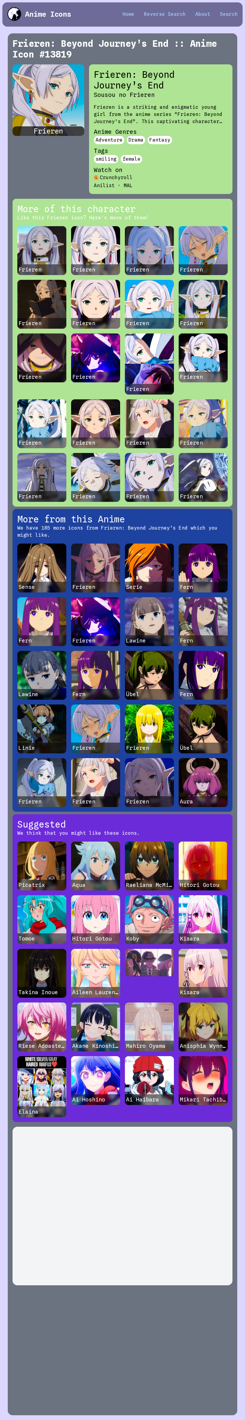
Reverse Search (165, 14)
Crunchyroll (116, 177)
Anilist (104, 185)
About (202, 14)
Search (229, 14)
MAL (128, 185)
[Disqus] (122, 1206)
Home (128, 14)
